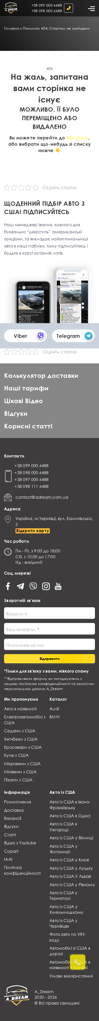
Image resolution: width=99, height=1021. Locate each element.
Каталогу (77, 137)
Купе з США (16, 755)
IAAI (8, 859)
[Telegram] (20, 586)
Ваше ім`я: (17, 613)
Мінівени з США (20, 771)
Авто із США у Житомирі (64, 849)
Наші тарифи (26, 388)
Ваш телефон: (21, 629)
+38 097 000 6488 (31, 479)
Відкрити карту (32, 530)
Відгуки (15, 413)
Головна (11, 28)
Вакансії (12, 818)
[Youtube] (58, 586)
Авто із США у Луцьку (71, 868)
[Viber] (33, 586)
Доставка (14, 810)
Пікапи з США (18, 779)
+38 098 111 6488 (31, 486)
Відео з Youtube (20, 842)
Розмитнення (17, 801)
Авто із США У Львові (70, 876)
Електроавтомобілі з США (24, 719)
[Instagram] (46, 586)
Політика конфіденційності (22, 870)
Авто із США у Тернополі (64, 895)
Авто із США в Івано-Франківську (70, 804)
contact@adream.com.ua (41, 497)
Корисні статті (28, 426)
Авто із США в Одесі (70, 815)
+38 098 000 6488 (46, 11)
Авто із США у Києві (69, 859)
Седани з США (19, 730)
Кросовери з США (23, 747)
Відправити (49, 658)
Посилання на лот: (25, 645)
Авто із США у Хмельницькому (67, 909)
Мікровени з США (22, 763)
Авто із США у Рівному (72, 884)
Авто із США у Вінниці (71, 837)
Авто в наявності (20, 708)
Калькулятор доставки (41, 375)
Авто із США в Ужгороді (63, 826)
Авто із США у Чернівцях (64, 923)
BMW (55, 716)
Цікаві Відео (23, 401)
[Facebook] (8, 586)
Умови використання (71, 975)
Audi (54, 708)
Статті (10, 834)
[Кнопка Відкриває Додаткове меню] (91, 8)
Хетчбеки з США (21, 739)
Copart (11, 851)
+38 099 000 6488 (46, 5)
